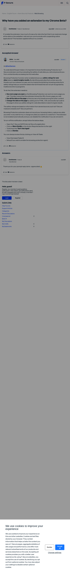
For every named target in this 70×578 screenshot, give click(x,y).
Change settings (54, 553)
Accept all (59, 547)
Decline (49, 547)
